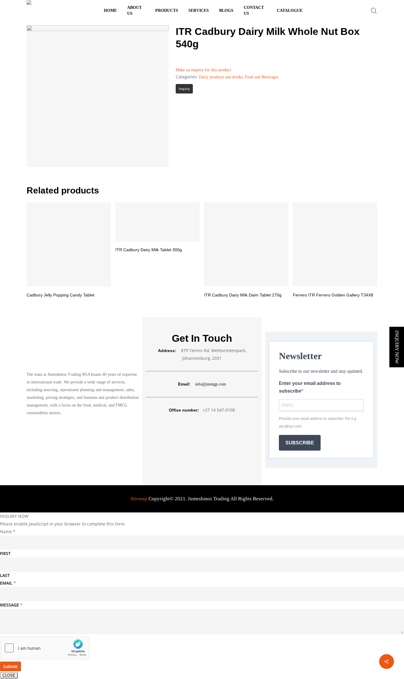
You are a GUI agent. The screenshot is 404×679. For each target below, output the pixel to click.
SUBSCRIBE (299, 442)
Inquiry (184, 88)
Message (11, 605)
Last (5, 575)
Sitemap (138, 498)
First (5, 553)
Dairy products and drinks (221, 77)
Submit (10, 666)
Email (8, 583)
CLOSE (8, 675)
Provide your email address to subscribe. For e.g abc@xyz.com (317, 422)
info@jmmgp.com (210, 384)
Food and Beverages (261, 77)
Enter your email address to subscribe (310, 387)
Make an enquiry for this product (203, 70)
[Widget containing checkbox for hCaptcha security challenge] (44, 648)
